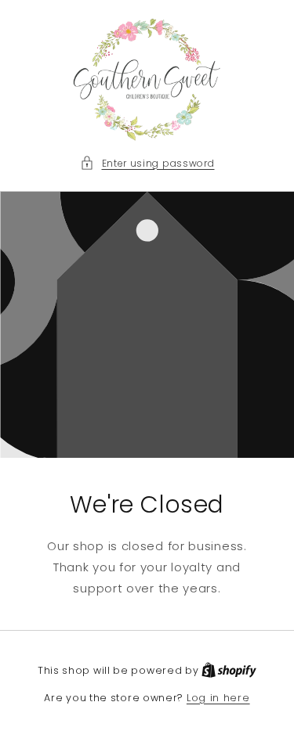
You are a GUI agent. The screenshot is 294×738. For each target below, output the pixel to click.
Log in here (218, 697)
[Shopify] (228, 670)
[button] (147, 163)
